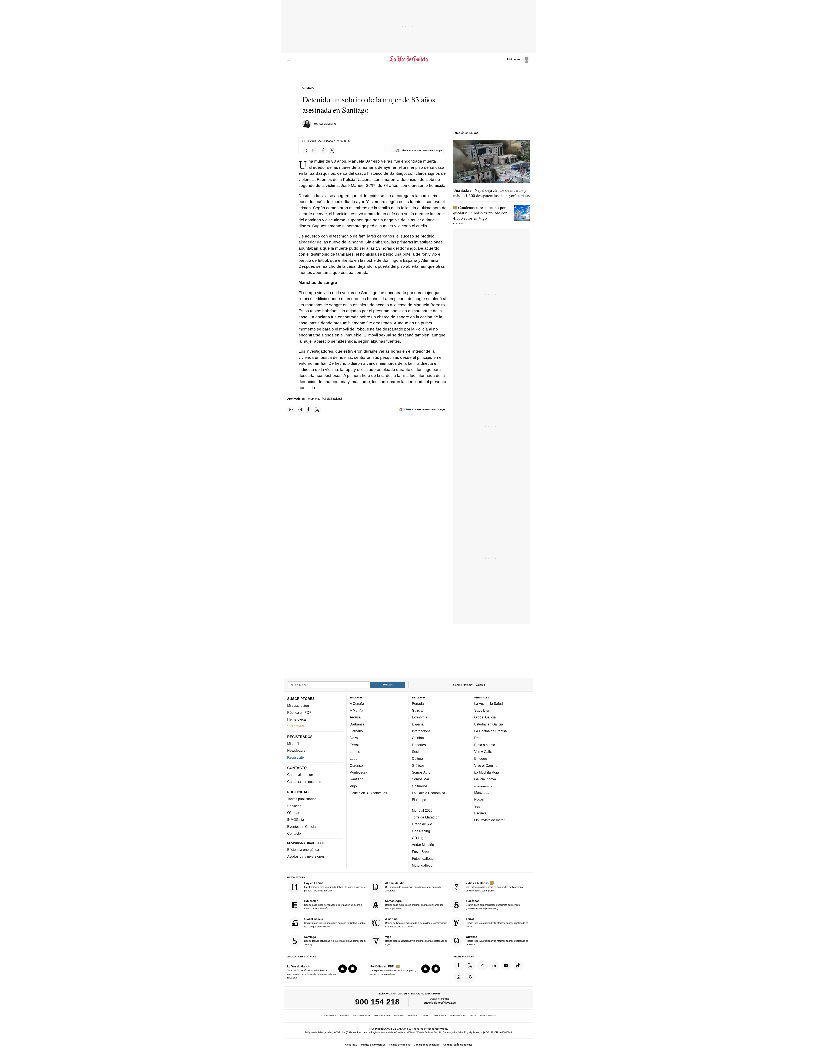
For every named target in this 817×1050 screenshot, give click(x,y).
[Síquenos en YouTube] (506, 965)
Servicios (294, 806)
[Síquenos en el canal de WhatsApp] (458, 977)
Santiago (356, 779)
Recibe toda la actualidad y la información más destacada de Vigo (416, 940)
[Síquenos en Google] (470, 977)
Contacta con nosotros (304, 781)
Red (477, 738)
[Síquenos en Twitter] (470, 965)
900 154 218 (377, 1001)
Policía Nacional (332, 398)
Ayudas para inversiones (306, 856)
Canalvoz (425, 1015)
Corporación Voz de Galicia (335, 1015)
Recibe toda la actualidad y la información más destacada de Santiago (335, 940)
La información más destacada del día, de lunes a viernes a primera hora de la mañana (335, 886)
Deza (354, 738)
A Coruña (357, 703)
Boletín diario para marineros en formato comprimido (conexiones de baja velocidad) (493, 904)
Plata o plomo (484, 745)
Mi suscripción (298, 705)
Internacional (421, 731)
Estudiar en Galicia (488, 724)
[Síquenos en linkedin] (494, 965)
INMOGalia (295, 819)
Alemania (314, 398)
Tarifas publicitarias (301, 799)
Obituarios (419, 786)
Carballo (356, 731)
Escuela (480, 813)
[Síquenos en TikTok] (518, 965)
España (418, 724)
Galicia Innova (485, 779)
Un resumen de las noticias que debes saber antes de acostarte (413, 886)
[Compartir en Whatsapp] (305, 150)
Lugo (353, 758)
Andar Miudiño (423, 845)
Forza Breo (420, 851)
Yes (477, 806)
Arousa (355, 717)
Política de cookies (399, 1044)
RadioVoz (399, 1015)
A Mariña (356, 710)
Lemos (355, 752)
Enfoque (480, 758)
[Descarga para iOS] (342, 968)
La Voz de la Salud (488, 703)
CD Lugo (419, 838)
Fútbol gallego (423, 858)
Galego (480, 684)
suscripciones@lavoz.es (440, 1002)
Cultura (417, 758)
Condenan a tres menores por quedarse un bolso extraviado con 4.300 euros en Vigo (480, 213)
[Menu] (290, 59)
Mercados (481, 792)
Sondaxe (412, 1015)
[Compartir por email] (314, 150)
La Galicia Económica (428, 793)
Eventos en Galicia (301, 826)
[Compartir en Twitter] (332, 150)
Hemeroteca (296, 719)
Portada (418, 703)
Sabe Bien (482, 710)
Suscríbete (296, 726)
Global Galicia (485, 717)
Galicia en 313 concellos (368, 793)
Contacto (294, 833)
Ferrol (354, 745)
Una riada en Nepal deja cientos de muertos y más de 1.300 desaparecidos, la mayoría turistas (491, 192)
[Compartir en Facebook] (323, 150)
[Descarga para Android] (352, 968)
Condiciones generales (427, 1044)
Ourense (356, 765)
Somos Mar (420, 779)
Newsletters (296, 750)
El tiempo (419, 800)
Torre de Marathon (425, 817)
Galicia (417, 710)
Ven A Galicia (484, 752)
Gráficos (418, 765)
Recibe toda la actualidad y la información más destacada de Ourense (497, 940)
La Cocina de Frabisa (490, 731)
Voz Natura (440, 1015)
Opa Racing (421, 831)
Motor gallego (422, 865)
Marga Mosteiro (325, 124)
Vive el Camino (485, 765)
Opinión (418, 738)
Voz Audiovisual (382, 1015)
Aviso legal (351, 1044)
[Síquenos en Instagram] (482, 965)
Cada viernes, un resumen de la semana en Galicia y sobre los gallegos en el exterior (335, 922)
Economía (419, 717)
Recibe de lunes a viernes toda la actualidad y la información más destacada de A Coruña (416, 922)
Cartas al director (300, 775)
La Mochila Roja (486, 772)
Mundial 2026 (422, 810)
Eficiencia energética (303, 849)
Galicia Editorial (488, 1015)
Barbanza (357, 724)
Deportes (419, 745)
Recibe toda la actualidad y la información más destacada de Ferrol (497, 922)
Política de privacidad (373, 1044)
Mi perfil (293, 743)
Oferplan (293, 813)
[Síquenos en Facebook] (458, 965)
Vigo (353, 786)
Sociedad (419, 752)
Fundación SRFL (361, 1015)
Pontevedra (358, 772)
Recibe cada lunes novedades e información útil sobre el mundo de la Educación (333, 904)
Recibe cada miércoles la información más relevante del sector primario (414, 904)
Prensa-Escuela (458, 1015)
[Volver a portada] (408, 59)
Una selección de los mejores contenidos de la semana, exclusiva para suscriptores (494, 886)
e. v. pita (458, 223)
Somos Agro (421, 772)
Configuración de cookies (457, 1044)
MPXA (473, 1015)
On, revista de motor (489, 820)
